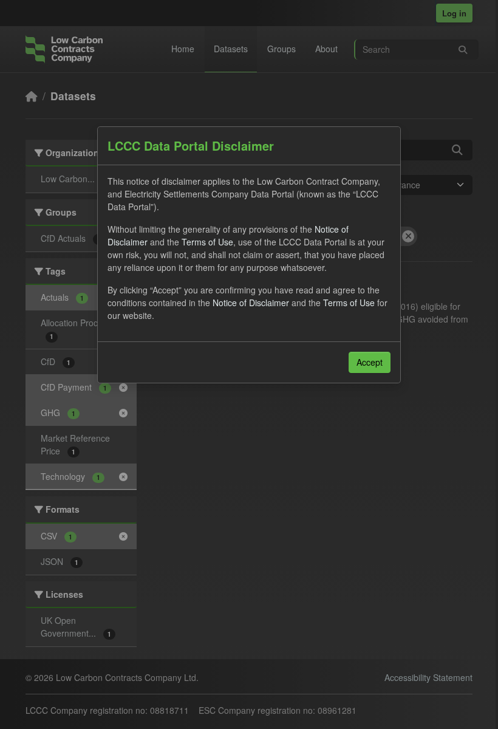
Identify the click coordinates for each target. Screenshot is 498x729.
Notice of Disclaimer (251, 302)
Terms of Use (207, 242)
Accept (369, 362)
